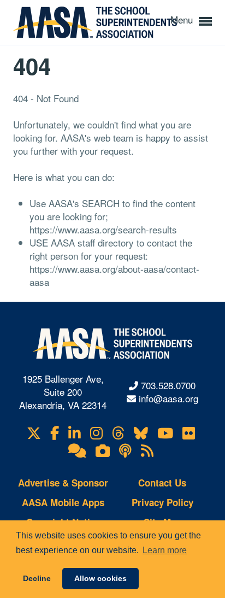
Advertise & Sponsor (63, 482)
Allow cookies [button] (100, 578)
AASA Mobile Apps (63, 502)
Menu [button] (183, 19)
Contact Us (162, 482)
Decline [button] (37, 578)
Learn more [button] (165, 550)
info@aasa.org (168, 398)
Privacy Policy (162, 502)
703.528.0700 (168, 385)
